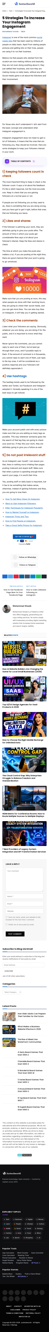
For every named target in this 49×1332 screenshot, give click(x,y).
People (18, 1224)
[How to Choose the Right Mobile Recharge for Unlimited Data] (24, 724)
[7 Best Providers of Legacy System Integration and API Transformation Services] (24, 833)
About (9, 1306)
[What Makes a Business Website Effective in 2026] (9, 1029)
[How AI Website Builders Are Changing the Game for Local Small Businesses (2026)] (24, 653)
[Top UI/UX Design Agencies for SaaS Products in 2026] (24, 688)
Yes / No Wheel (8, 1276)
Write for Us (24, 1316)
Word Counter (22, 1253)
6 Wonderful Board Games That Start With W (30, 1071)
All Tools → (35, 1263)
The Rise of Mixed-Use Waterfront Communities (29, 1040)
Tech (10, 11)
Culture (41, 1224)
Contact (18, 1306)
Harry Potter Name (24, 1260)
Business (18, 1219)
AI (39, 1238)
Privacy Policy (29, 1310)
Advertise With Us (32, 1306)
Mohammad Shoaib (10, 31)
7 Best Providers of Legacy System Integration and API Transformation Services (24, 850)
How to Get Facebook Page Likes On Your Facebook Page (13, 592)
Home (4, 11)
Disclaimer (15, 1310)
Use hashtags (17, 376)
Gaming (39, 1228)
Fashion (9, 1233)
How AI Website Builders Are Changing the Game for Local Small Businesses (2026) (22, 670)
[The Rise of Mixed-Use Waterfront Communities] (9, 1042)
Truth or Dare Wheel (32, 1274)
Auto (19, 1233)
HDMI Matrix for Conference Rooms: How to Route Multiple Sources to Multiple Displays (23, 815)
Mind (39, 1233)
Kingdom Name (22, 1263)
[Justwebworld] (24, 4)
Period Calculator (9, 1258)
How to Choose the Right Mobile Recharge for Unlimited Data (22, 741)
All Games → (23, 1276)
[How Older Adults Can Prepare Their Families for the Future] (9, 1016)
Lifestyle (30, 1224)
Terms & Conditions (14, 1313)
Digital (30, 1219)
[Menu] (3, 4)
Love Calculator (8, 1255)
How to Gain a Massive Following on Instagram (36, 592)
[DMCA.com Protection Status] (24, 1156)
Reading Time (23, 1255)
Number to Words (26, 1258)
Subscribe (9, 971)
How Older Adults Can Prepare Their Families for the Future (32, 1014)
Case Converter (37, 1253)
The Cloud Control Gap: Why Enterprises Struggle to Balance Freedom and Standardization (22, 778)
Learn (8, 1224)
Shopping (29, 1238)
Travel (29, 1228)
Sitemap (14, 1325)
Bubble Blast (7, 1274)
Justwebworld (26, 1322)
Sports (17, 1238)
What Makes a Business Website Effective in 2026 (29, 1027)
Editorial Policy (33, 1313)
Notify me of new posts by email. (21, 925)
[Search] (45, 4)
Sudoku (19, 1274)
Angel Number (8, 1260)
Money (40, 1219)
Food (29, 1233)
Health (8, 1228)
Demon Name (7, 1263)
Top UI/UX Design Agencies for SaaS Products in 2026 (19, 706)
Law (7, 1238)
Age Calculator (8, 1253)
